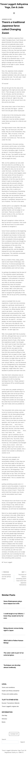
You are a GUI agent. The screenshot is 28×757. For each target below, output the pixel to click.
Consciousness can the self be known (6, 575)
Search (4, 739)
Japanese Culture (7, 19)
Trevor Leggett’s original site (10, 706)
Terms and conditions (8, 687)
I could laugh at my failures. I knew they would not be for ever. (14, 616)
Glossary (4, 718)
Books (3, 722)
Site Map (4, 715)
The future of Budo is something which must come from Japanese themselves (21, 578)
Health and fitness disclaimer (10, 690)
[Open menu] (14, 13)
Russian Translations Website (10, 703)
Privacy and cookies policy (10, 694)
